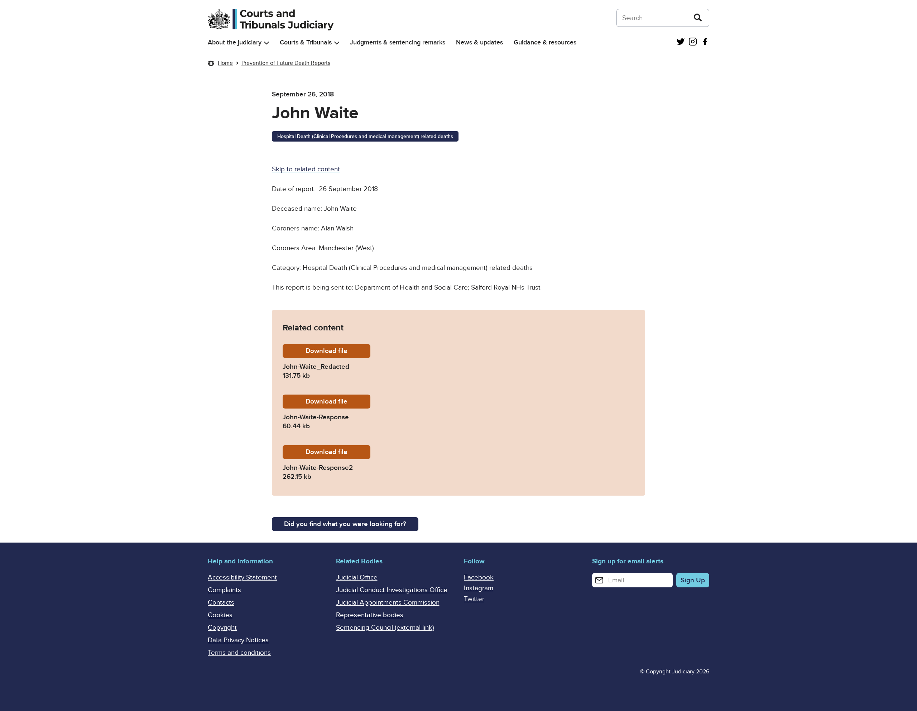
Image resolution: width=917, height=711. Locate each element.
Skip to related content (306, 169)
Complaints (224, 590)
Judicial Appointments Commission (388, 602)
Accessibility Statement (242, 577)
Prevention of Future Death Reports (285, 63)
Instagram (478, 588)
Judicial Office (357, 577)
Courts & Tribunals (306, 42)
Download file (338, 351)
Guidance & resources (545, 42)
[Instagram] (692, 42)
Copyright (222, 628)
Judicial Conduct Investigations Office (391, 590)
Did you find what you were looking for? (345, 524)
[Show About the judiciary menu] (266, 43)
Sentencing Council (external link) (385, 628)
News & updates (479, 42)
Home (225, 63)
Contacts (221, 602)
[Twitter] (680, 42)
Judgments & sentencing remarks (397, 42)
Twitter (474, 599)
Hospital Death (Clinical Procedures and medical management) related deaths (365, 136)
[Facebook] (705, 42)
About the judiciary (234, 42)
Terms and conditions (239, 653)
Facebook (479, 577)
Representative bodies (369, 615)
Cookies (220, 615)
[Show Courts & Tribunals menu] (336, 43)
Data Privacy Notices (238, 640)
